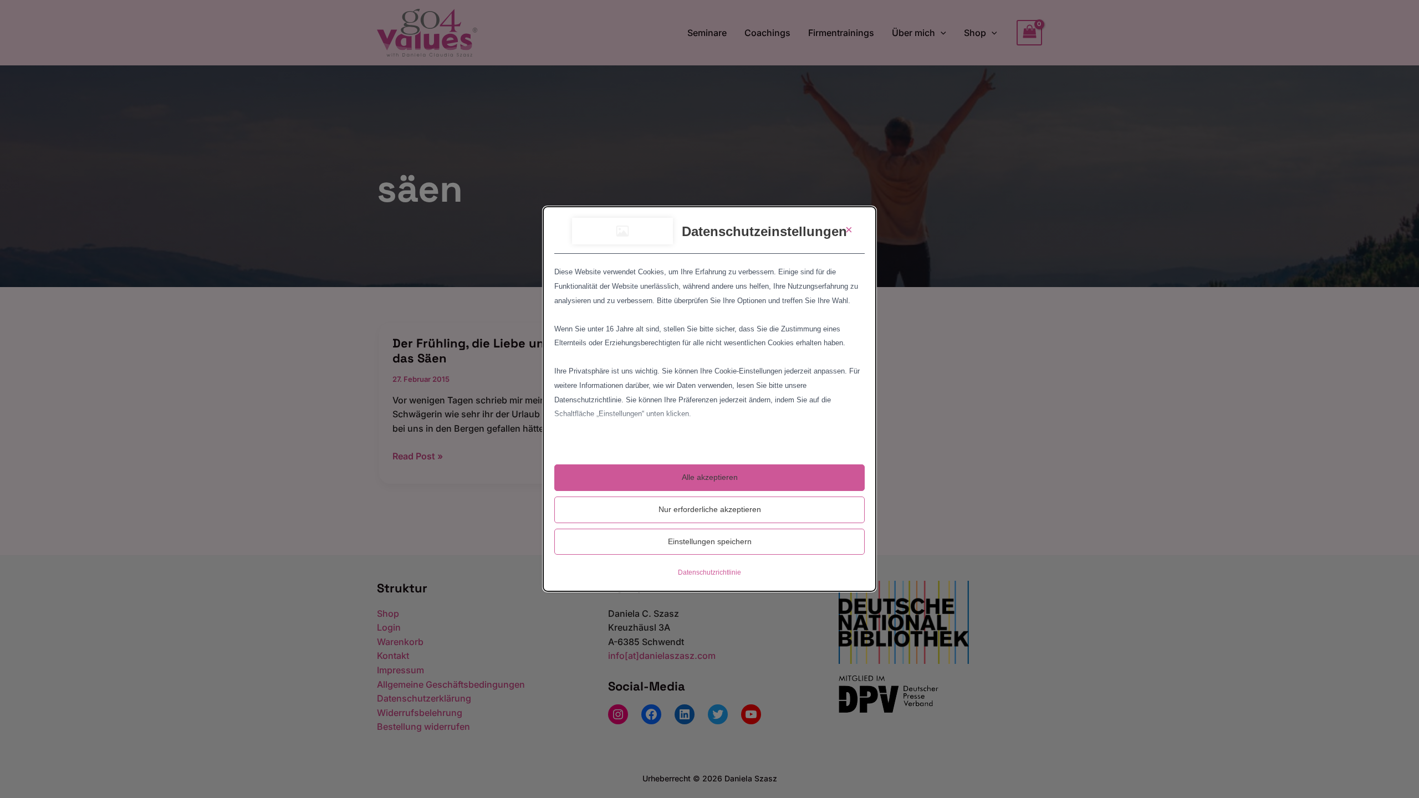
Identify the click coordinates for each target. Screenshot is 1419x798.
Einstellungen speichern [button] (710, 541)
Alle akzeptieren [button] (710, 477)
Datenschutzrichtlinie (709, 572)
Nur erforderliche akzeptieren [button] (710, 509)
